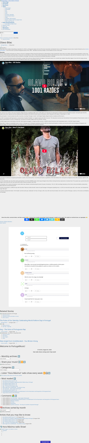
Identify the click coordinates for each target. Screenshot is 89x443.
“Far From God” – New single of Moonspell (12, 388)
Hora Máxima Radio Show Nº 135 (10, 380)
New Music (5, 335)
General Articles (6, 39)
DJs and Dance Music (9, 15)
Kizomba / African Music (10, 18)
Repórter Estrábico (15, 400)
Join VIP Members (6, 29)
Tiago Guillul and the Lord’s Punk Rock (11, 392)
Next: (3, 223)
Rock (6, 13)
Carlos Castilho (4, 331)
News (6, 17)
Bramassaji (13, 403)
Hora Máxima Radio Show (10, 23)
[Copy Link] (57, 219)
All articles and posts (8, 37)
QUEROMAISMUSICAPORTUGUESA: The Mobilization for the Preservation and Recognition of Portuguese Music (27, 391)
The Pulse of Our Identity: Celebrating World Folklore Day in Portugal (25, 320)
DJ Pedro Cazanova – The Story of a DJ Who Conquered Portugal (24, 404)
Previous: (6, 221)
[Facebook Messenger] (42, 219)
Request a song (6, 25)
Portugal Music (4, 45)
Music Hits (5, 26)
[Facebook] (26, 219)
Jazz (6, 10)
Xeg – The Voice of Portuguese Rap (13, 329)
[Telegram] (47, 219)
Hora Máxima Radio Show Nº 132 (10, 390)
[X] (31, 219)
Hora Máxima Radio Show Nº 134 (10, 383)
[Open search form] (0, 31)
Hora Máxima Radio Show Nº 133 (10, 384)
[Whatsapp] (36, 219)
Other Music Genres (9, 21)
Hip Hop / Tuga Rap (9, 14)
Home (1, 37)
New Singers (8, 8)
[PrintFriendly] (52, 219)
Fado (6, 12)
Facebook (5, 430)
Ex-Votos (12, 402)
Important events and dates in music (11, 316)
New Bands (7, 9)
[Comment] (62, 219)
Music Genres (6, 317)
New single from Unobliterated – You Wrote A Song (19, 341)
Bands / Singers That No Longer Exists (13, 19)
